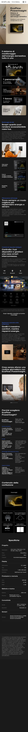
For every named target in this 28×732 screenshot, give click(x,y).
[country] (23, 2)
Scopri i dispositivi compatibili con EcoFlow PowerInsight (14, 314)
